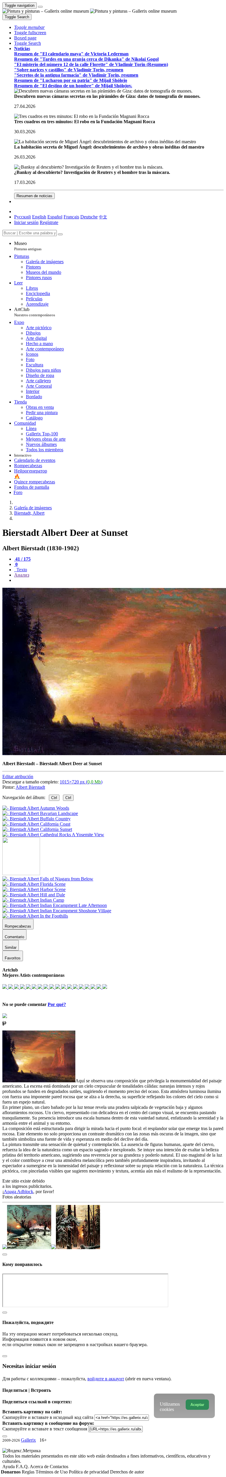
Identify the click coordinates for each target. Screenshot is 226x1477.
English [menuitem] (39, 216)
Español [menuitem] (54, 216)
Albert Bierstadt (30, 787)
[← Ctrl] (53, 834)
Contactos (59, 1466)
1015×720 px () (81, 781)
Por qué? (57, 1004)
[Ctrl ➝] (47, 878)
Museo (27, 246)
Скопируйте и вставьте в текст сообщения (44, 1428)
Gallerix (28, 1440)
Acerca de (40, 1466)
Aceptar (197, 1404)
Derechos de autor (127, 1471)
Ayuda (9, 1466)
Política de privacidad (89, 1471)
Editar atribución (17, 776)
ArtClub (34, 312)
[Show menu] (40, 7)
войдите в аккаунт (105, 1378)
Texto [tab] (21, 569)
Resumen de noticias (34, 196)
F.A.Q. (23, 1466)
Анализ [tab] (21, 574)
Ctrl (54, 798)
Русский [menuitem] (22, 216)
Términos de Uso (52, 1471)
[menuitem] (103, 216)
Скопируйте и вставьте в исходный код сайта (47, 1417)
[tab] (22, 559)
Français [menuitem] (71, 216)
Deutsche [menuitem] (89, 216)
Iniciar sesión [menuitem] (26, 222)
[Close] (60, 234)
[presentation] (119, 580)
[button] (29, 27)
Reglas (29, 1471)
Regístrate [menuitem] (49, 222)
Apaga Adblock (18, 1191)
